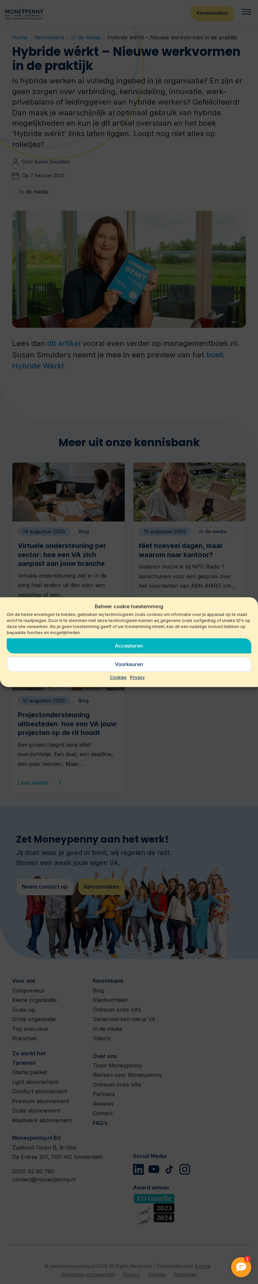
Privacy (137, 677)
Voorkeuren (129, 664)
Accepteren (129, 646)
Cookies (118, 677)
